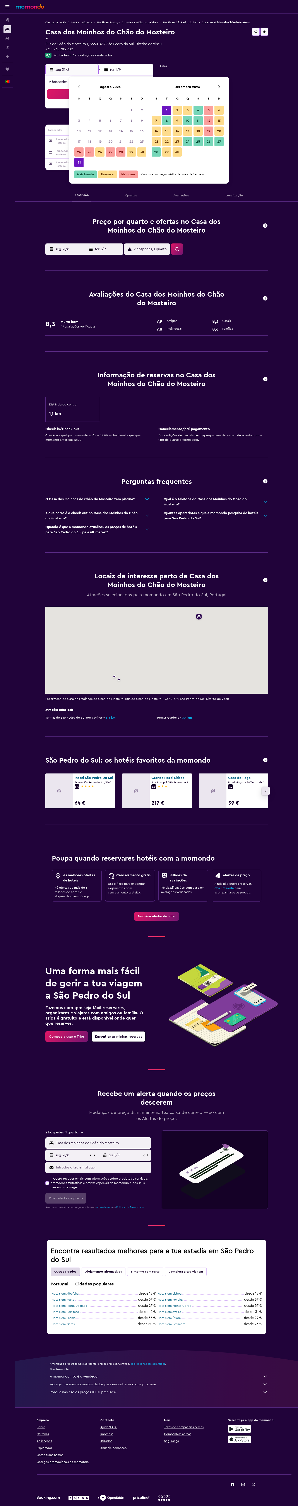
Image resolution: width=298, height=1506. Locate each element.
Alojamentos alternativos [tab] (103, 1271)
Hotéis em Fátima (63, 1318)
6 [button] (110, 120)
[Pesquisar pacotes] (7, 47)
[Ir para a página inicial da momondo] (30, 6)
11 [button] (89, 131)
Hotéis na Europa (81, 22)
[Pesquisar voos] (7, 20)
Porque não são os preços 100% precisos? (83, 1392)
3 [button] (79, 120)
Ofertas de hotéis (55, 22)
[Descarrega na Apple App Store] (239, 1439)
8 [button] (131, 120)
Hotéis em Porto (62, 1299)
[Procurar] (7, 29)
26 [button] (100, 152)
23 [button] (142, 141)
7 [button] (121, 120)
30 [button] (142, 152)
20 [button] (110, 141)
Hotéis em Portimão (65, 1312)
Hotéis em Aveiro (169, 1312)
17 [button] (78, 141)
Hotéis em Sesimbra (171, 1324)
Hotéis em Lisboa (170, 1293)
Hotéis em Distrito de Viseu (141, 22)
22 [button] (131, 141)
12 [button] (100, 131)
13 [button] (110, 131)
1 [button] (131, 110)
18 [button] (89, 141)
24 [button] (79, 152)
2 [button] (142, 110)
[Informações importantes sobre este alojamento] (265, 379)
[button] (7, 7)
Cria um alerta (224, 888)
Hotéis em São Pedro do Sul (180, 22)
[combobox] (102, 1143)
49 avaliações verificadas (92, 55)
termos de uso (102, 1207)
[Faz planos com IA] (7, 56)
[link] (156, 916)
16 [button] (142, 131)
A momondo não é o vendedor (74, 1376)
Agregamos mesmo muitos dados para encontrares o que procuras (103, 1384)
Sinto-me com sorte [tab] (145, 1271)
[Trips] (7, 69)
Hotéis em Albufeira (65, 1293)
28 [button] (121, 152)
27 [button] (110, 152)
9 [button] (142, 120)
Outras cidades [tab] (65, 1271)
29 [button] (131, 152)
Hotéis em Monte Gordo (175, 1305)
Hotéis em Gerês (63, 1324)
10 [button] (79, 131)
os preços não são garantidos (147, 1363)
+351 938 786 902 (59, 49)
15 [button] (131, 131)
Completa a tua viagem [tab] (186, 1271)
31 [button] (79, 162)
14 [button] (121, 131)
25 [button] (89, 152)
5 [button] (100, 120)
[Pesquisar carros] (7, 38)
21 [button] (121, 141)
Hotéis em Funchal (170, 1299)
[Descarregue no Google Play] (239, 1429)
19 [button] (100, 141)
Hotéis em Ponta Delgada (69, 1305)
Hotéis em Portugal (108, 22)
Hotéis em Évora (169, 1318)
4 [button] (90, 120)
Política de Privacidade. (130, 1207)
